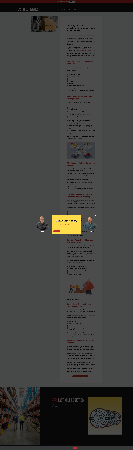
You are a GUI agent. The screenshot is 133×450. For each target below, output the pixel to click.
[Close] (96, 215)
